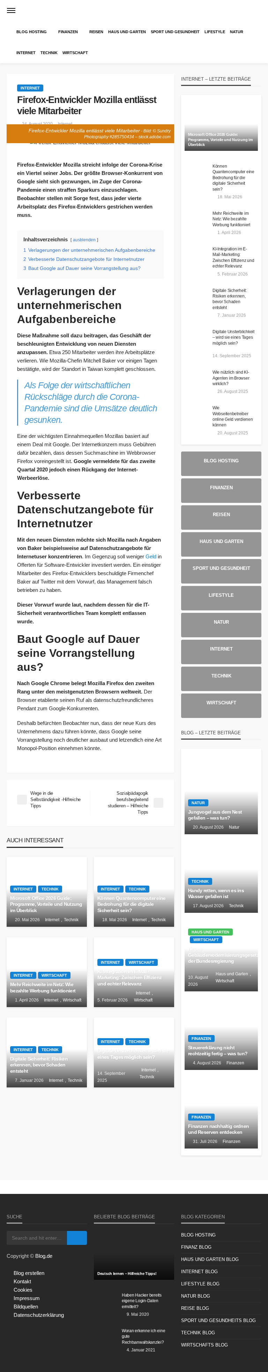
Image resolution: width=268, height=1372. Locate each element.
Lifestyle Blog (200, 1283)
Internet (26, 53)
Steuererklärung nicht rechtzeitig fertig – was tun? (217, 1051)
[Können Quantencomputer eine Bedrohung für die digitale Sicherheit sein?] (197, 173)
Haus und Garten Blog (210, 1259)
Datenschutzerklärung (39, 1315)
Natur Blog (195, 1296)
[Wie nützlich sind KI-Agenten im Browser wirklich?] (197, 379)
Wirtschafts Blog (204, 1345)
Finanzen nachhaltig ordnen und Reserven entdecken (218, 1129)
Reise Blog (195, 1308)
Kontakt (22, 1281)
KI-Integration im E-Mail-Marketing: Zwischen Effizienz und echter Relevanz (129, 977)
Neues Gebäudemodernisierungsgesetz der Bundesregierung (221, 955)
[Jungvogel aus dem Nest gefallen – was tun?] (221, 795)
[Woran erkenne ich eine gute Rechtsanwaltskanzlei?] (106, 1338)
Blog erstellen (29, 1273)
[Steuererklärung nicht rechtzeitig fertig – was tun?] (221, 1030)
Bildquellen (26, 1306)
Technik (49, 53)
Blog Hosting (31, 32)
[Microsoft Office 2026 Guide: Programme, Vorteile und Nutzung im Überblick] (221, 126)
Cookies (23, 1290)
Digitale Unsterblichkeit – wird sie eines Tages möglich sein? (133, 1054)
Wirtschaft (75, 53)
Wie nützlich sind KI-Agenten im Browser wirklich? (231, 378)
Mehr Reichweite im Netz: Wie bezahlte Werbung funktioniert (42, 987)
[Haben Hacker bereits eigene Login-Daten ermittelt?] (106, 1302)
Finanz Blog (196, 1247)
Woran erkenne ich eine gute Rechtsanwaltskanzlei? (143, 1336)
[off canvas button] (11, 10)
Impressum (27, 1298)
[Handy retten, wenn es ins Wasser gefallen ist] (221, 873)
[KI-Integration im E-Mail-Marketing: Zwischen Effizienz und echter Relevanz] (197, 256)
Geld (151, 556)
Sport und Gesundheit (175, 32)
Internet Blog (199, 1271)
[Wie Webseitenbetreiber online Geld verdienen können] (197, 415)
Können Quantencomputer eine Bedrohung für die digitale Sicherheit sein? (131, 904)
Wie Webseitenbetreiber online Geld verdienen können (233, 416)
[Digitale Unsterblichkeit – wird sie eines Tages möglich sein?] (197, 339)
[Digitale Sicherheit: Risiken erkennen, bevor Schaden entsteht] (197, 298)
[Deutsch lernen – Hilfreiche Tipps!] (134, 1255)
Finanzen (68, 32)
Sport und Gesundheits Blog (218, 1320)
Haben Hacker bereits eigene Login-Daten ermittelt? (142, 1301)
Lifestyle (214, 32)
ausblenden (84, 239)
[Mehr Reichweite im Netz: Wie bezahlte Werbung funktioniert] (197, 220)
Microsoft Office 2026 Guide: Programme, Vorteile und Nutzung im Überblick (46, 904)
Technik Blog (198, 1332)
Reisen (96, 32)
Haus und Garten (127, 32)
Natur (236, 32)
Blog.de (43, 1256)
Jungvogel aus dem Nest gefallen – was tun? (215, 815)
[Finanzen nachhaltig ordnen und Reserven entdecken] (221, 1109)
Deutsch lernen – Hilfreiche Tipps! (126, 1273)
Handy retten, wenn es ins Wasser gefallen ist (216, 894)
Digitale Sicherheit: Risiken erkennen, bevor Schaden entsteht (39, 1065)
